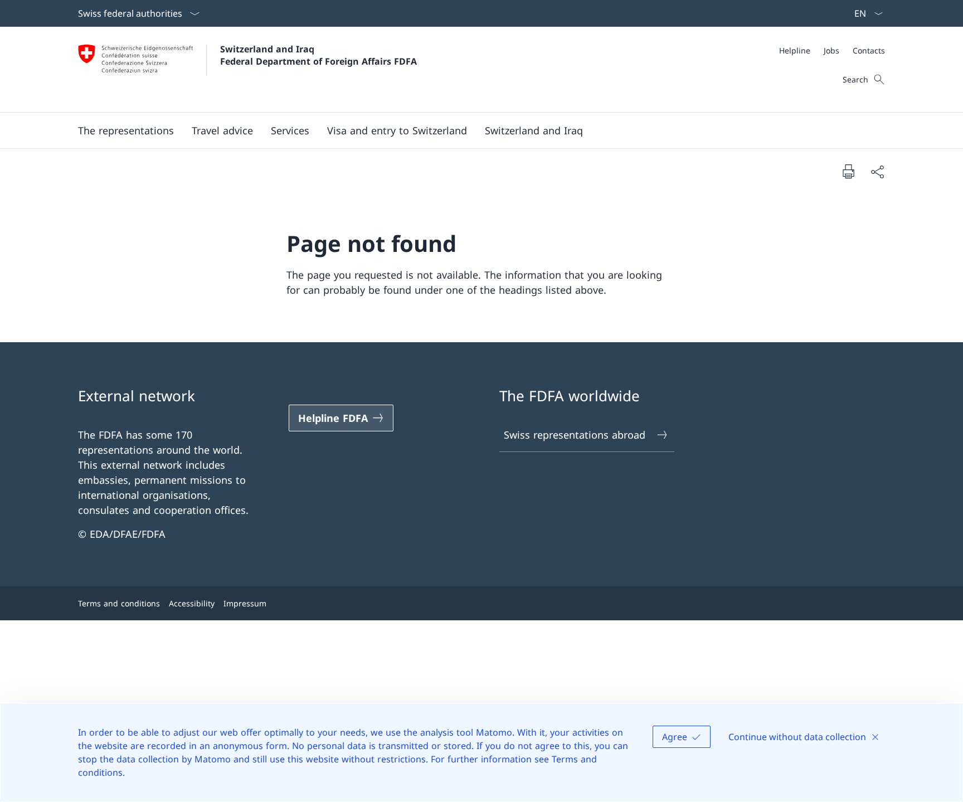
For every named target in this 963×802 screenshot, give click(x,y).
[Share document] (877, 171)
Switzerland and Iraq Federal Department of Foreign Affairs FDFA (318, 55)
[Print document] (848, 171)
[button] (126, 130)
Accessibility (192, 603)
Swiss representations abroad (574, 434)
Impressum (244, 603)
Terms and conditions (119, 603)
